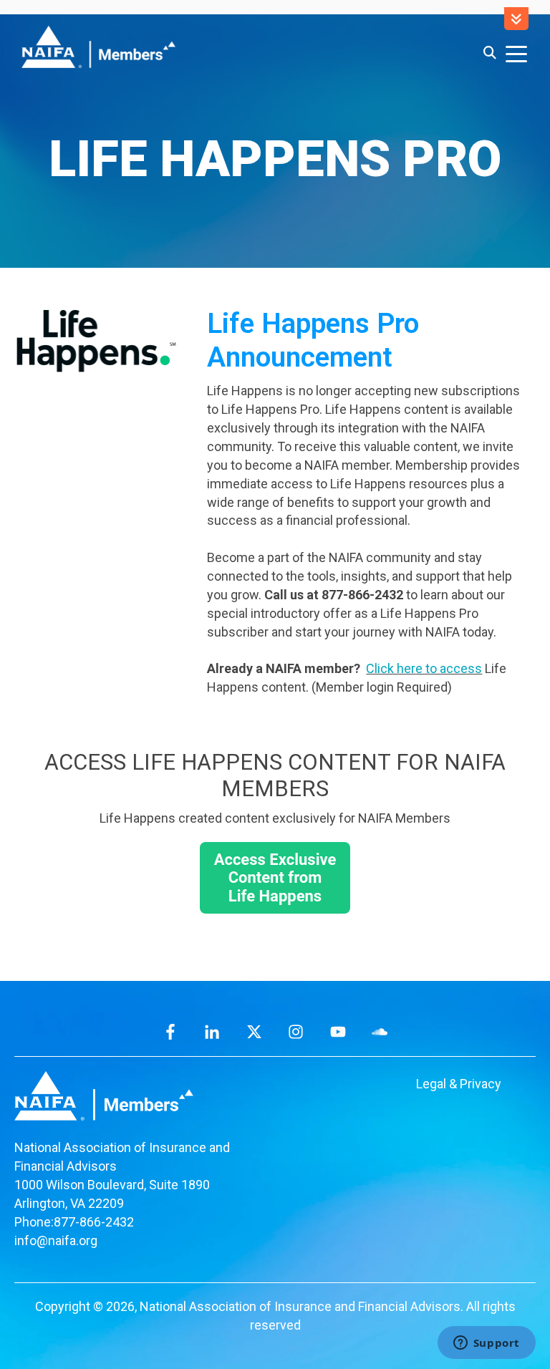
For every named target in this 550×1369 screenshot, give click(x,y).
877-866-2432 (94, 1221)
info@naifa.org (55, 1240)
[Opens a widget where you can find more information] (486, 1344)
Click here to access (424, 668)
